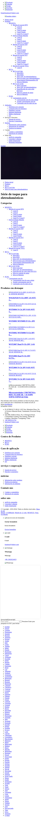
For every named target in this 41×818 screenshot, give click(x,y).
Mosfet (3, 513)
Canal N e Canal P (22, 34)
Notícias (7, 123)
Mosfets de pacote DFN (20, 25)
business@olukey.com (12, 422)
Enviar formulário (10, 529)
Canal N (19, 27)
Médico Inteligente (14, 114)
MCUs (11, 69)
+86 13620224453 (10, 559)
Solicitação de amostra (16, 133)
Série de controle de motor (25, 92)
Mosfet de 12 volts (21, 513)
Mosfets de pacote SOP (20, 44)
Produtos (7, 21)
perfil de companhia (15, 137)
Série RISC (20, 75)
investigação (8, 404)
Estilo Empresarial (14, 141)
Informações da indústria (16, 126)
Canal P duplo (21, 32)
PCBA (11, 96)
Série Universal (21, 85)
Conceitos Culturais (15, 139)
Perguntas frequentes (15, 142)
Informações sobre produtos (17, 124)
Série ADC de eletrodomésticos (26, 76)
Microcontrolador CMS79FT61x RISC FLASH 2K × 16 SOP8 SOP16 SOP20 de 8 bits (22, 394)
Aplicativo (8, 105)
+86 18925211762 (10, 420)
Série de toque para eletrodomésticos (28, 78)
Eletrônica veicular (14, 110)
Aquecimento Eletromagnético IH (27, 80)
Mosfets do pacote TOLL (21, 66)
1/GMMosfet (10, 513)
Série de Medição (22, 82)
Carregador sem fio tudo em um (27, 103)
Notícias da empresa (15, 128)
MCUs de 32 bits (18, 84)
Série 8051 (20, 73)
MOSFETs (12, 23)
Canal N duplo (21, 30)
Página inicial (9, 19)
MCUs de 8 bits (18, 71)
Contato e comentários (16, 132)
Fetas (36, 513)
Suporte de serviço (14, 119)
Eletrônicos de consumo (16, 107)
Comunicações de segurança (18, 108)
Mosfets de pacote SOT (20, 55)
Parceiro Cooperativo (15, 121)
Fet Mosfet (4, 514)
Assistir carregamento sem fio (26, 101)
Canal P (19, 28)
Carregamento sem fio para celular (27, 100)
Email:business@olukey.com (10, 13)
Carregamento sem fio (20, 98)
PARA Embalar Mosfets (20, 35)
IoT (10, 116)
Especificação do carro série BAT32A (25, 271)
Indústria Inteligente (15, 112)
